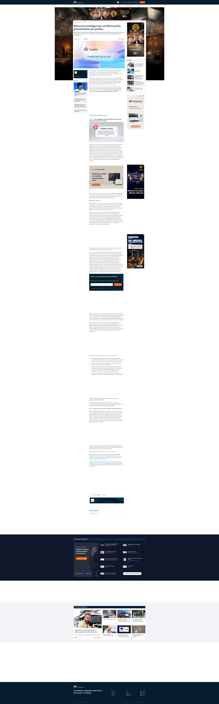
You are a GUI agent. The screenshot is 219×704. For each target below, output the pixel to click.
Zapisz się (117, 284)
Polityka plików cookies (141, 702)
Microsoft (107, 70)
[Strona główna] (78, 2)
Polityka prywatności (126, 702)
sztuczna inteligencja (101, 72)
